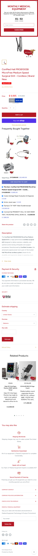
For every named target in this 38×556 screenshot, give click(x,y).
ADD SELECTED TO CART (19, 182)
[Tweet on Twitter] (31, 224)
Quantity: (5, 108)
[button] (14, 415)
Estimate (7, 339)
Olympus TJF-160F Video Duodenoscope (17, 206)
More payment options (19, 125)
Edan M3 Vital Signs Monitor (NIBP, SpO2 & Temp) (10, 388)
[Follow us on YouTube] (10, 534)
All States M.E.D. (7, 87)
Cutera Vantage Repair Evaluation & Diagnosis (19, 196)
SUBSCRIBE (18, 30)
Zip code (4, 328)
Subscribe (8, 524)
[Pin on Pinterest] (28, 224)
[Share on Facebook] (24, 224)
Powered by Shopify (7, 552)
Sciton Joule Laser (10, 202)
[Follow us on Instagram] (6, 534)
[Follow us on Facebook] (3, 534)
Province (4, 319)
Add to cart (19, 115)
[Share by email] (35, 224)
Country (4, 310)
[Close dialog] (36, 1)
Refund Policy (6, 347)
